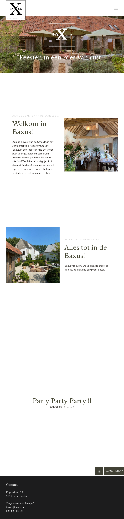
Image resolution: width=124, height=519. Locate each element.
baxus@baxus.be (15, 507)
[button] (116, 8)
